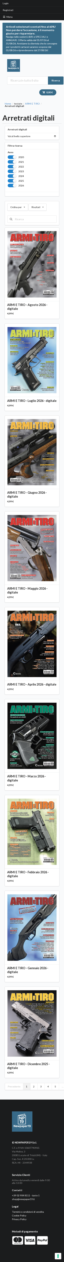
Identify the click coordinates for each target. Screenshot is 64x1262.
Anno (10, 152)
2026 (21, 185)
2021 (21, 161)
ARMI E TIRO (32, 103)
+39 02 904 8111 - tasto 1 (26, 1195)
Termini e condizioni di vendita (28, 1211)
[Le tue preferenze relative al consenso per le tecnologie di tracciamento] (58, 1256)
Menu (9, 16)
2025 (21, 180)
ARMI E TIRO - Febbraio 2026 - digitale (28, 874)
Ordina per (17, 206)
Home (8, 103)
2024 (21, 176)
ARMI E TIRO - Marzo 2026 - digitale (26, 778)
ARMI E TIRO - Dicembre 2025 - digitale (28, 1066)
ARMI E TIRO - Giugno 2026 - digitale (27, 494)
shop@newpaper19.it (23, 1199)
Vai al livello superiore (19, 136)
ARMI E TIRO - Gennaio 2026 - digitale (27, 970)
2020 (21, 157)
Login (6, 3)
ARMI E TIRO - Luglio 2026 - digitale (31, 401)
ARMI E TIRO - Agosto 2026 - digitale (27, 307)
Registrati (8, 10)
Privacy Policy (19, 1219)
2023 (21, 171)
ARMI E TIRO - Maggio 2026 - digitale (27, 590)
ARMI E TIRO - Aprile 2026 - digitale (31, 684)
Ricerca (56, 80)
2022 (21, 166)
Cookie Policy (19, 1215)
